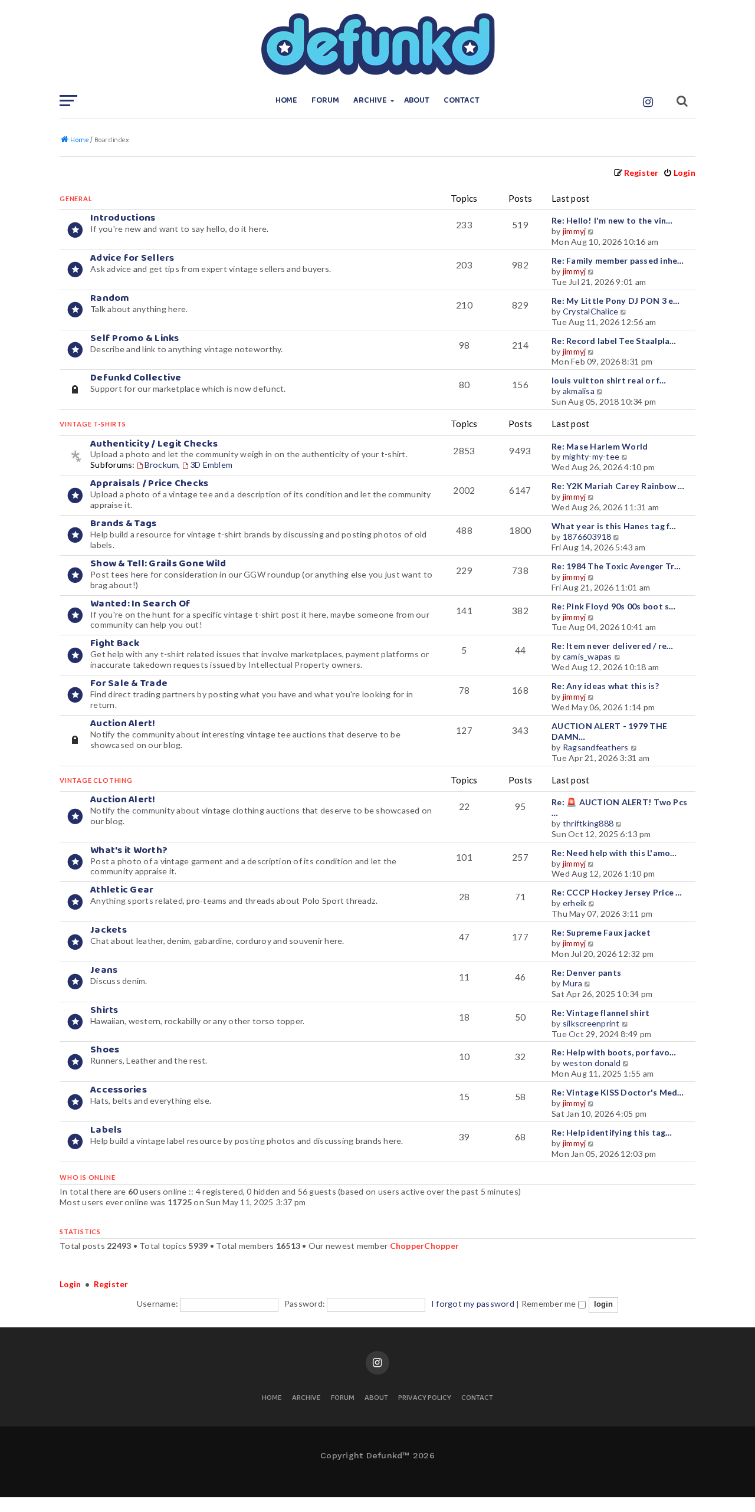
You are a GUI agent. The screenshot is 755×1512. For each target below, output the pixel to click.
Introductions (122, 218)
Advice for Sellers (132, 258)
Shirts (104, 1010)
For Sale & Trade (129, 683)
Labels (106, 1130)
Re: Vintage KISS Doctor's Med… (618, 1092)
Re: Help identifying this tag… (612, 1132)
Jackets (108, 930)
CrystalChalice (591, 311)
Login (70, 1284)
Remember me (549, 1303)
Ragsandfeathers (596, 747)
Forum (325, 100)
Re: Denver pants (586, 972)
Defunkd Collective (136, 378)
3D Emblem (211, 465)
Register (111, 1284)
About (417, 100)
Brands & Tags (123, 524)
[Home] (377, 44)
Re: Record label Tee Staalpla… (614, 341)
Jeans (103, 970)
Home (286, 100)
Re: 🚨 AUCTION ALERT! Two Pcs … (619, 807)
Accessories (118, 1090)
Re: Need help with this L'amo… (614, 853)
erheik (575, 903)
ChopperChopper (424, 1246)
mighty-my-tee (591, 456)
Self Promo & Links (134, 338)
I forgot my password (472, 1303)
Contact (462, 100)
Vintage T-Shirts (93, 424)
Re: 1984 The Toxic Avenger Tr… (616, 566)
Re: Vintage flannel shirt (600, 1013)
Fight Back (115, 643)
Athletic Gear (121, 890)
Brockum (162, 465)
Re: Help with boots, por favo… (614, 1052)
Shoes (104, 1050)
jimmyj (574, 231)
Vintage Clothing (96, 780)
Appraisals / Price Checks (149, 483)
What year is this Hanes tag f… (614, 526)
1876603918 (587, 537)
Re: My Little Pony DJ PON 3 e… (616, 301)
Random (110, 298)
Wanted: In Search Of (140, 604)
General (76, 198)
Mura (572, 983)
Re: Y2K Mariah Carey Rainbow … (618, 486)
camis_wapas (587, 656)
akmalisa (579, 391)
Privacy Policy (424, 1398)
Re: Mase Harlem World (600, 446)
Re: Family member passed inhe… (618, 260)
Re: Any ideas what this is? (605, 686)
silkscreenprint (591, 1023)
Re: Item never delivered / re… (613, 646)
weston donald (592, 1063)
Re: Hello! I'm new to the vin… (612, 220)
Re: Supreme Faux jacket (601, 932)
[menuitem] (679, 172)
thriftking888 (588, 823)
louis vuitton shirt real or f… (609, 380)
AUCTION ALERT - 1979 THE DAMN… (609, 731)
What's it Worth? (129, 850)
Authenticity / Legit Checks (154, 444)
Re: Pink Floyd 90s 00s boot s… (614, 606)
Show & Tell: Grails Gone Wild (158, 564)
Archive (370, 100)
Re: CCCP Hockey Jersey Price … (617, 892)
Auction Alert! (123, 724)
